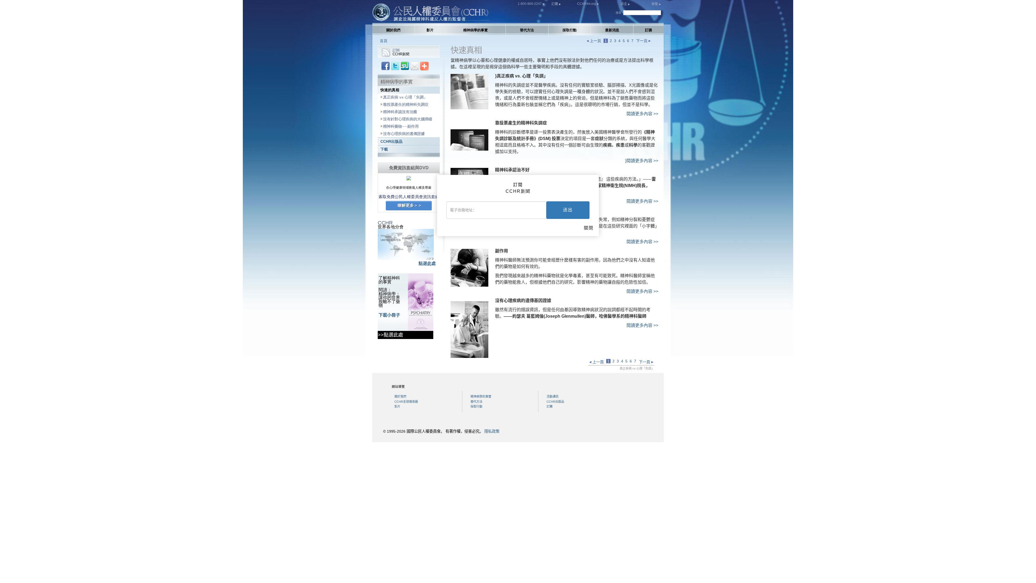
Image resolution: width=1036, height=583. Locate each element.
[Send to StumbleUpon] (405, 65)
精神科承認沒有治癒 (400, 112)
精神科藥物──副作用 (401, 126)
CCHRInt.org (587, 4)
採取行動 (570, 30)
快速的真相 (389, 90)
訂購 (555, 4)
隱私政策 (491, 431)
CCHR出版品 (391, 142)
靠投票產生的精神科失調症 (405, 105)
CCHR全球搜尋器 (406, 401)
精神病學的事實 (475, 30)
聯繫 (655, 4)
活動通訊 (552, 396)
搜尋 (618, 12)
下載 (384, 149)
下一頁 (642, 41)
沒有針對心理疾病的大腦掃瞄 (407, 119)
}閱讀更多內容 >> (641, 160)
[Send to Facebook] (385, 65)
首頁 (383, 41)
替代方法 (527, 30)
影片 (430, 30)
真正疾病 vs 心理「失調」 (405, 97)
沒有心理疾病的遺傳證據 (404, 134)
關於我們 (393, 30)
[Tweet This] (395, 65)
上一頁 (595, 41)
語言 (624, 4)
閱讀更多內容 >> (642, 113)
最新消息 (612, 30)
